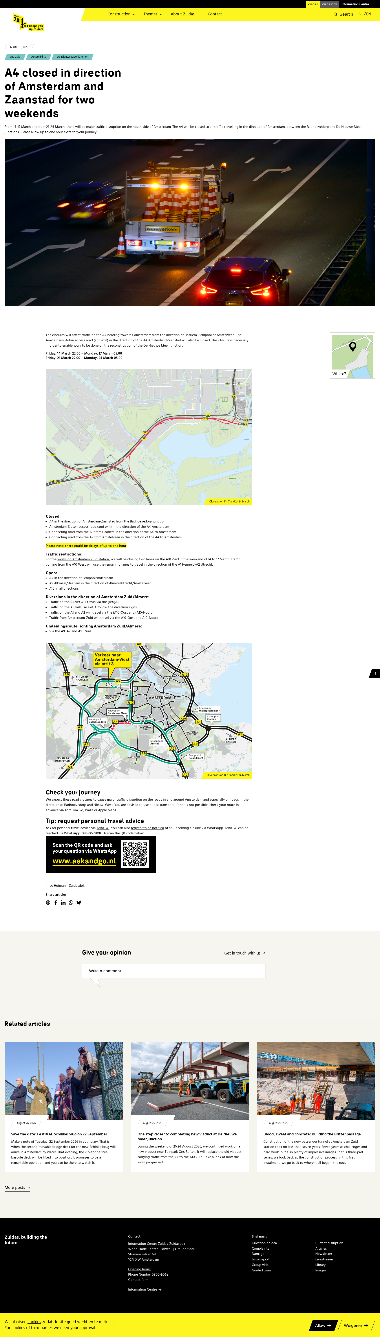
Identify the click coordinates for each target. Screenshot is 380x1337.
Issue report (261, 1259)
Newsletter (323, 1253)
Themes (150, 14)
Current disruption (329, 1243)
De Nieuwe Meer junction (72, 57)
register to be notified (147, 828)
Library (320, 1264)
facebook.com (55, 902)
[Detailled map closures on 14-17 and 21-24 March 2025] (149, 437)
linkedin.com (63, 902)
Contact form (138, 1279)
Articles (321, 1248)
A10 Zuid (15, 57)
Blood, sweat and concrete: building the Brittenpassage (312, 1134)
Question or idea (264, 1243)
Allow (320, 1325)
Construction (119, 14)
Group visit (260, 1264)
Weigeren (353, 1325)
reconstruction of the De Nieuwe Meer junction (146, 345)
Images (320, 1270)
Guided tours (262, 1270)
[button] (343, 14)
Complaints (260, 1248)
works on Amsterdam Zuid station (83, 559)
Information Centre (355, 4)
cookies (34, 1322)
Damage (258, 1253)
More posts (15, 1187)
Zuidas (313, 4)
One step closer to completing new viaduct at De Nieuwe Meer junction (187, 1136)
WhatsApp (71, 902)
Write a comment (105, 971)
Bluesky (79, 902)
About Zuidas (183, 14)
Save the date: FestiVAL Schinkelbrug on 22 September (59, 1134)
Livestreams (324, 1259)
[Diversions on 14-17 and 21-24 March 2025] (149, 711)
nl (361, 14)
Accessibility (38, 57)
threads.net (48, 902)
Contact (215, 14)
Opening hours (139, 1269)
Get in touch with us (242, 953)
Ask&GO (103, 828)
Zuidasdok (329, 4)
